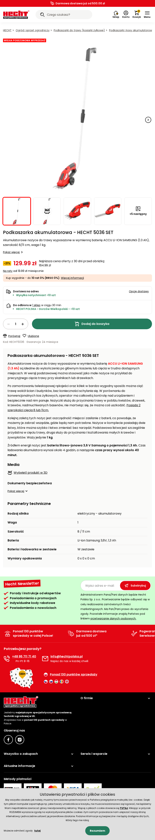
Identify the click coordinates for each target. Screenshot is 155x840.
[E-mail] (45, 659)
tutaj (37, 830)
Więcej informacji (72, 278)
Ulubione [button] (33, 336)
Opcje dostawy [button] (139, 291)
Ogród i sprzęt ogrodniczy (33, 30)
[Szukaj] (42, 15)
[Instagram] (19, 739)
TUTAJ (124, 808)
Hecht (7, 30)
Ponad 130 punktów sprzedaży (73, 674)
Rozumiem (97, 831)
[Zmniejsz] (8, 324)
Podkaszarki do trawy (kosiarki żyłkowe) (79, 30)
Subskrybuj (138, 585)
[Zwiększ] (22, 324)
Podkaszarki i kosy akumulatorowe (131, 30)
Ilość (15, 324)
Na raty (7, 271)
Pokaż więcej (11, 252)
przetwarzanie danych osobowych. (113, 618)
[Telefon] (7, 659)
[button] (147, 15)
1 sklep (36, 305)
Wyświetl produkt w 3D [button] (30, 472)
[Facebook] (8, 739)
